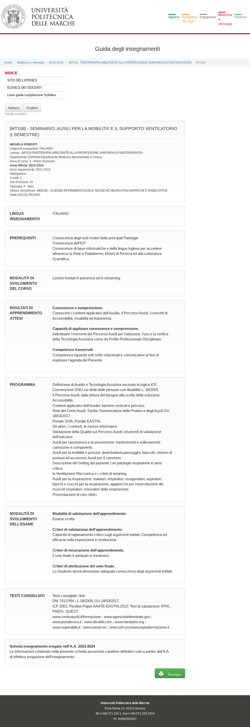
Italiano (13, 108)
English (32, 108)
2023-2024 (56, 62)
